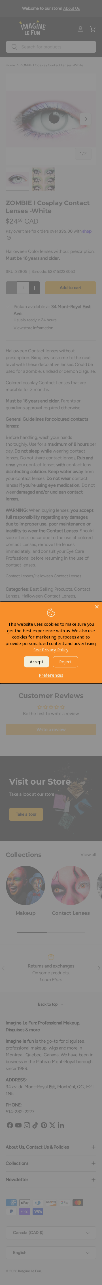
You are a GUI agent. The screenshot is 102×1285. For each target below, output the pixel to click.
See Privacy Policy (50, 649)
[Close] (97, 606)
